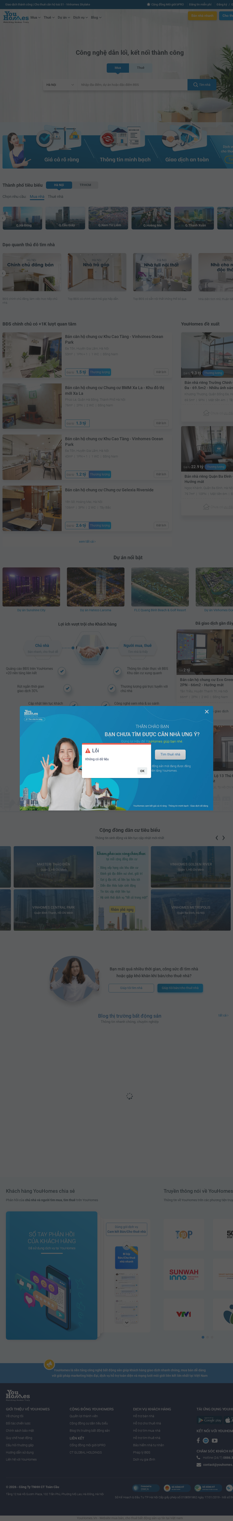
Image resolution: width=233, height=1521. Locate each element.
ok (142, 771)
